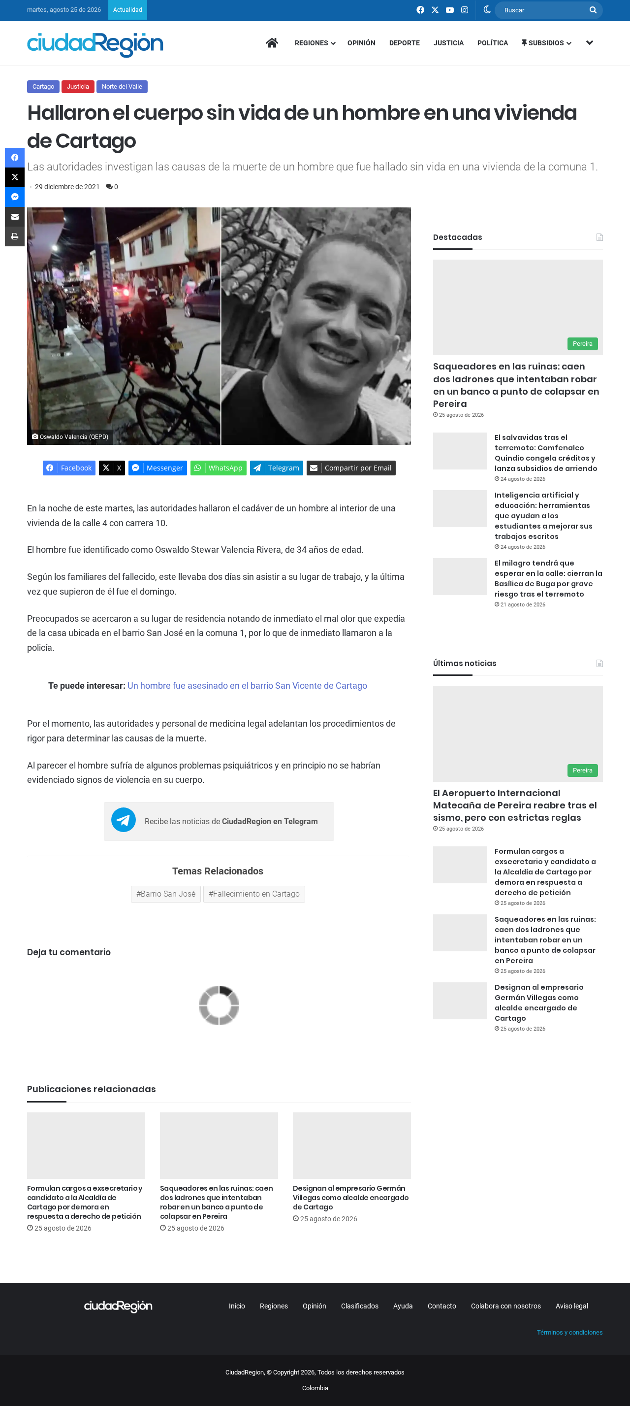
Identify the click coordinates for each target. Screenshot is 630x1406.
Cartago (43, 86)
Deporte (404, 43)
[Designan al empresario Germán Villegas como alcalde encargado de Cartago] (352, 1145)
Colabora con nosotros (506, 1306)
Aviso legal (572, 1306)
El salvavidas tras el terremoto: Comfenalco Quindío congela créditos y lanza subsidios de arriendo (546, 453)
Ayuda (403, 1306)
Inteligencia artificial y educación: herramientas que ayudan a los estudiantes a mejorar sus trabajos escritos (544, 515)
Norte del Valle (122, 86)
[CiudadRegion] (95, 45)
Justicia (449, 43)
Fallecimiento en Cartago (256, 894)
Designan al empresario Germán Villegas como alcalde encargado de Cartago (351, 1197)
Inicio (237, 1306)
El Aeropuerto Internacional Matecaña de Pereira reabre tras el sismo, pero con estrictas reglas (515, 805)
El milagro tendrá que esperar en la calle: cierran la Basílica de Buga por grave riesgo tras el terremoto (548, 578)
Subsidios (545, 43)
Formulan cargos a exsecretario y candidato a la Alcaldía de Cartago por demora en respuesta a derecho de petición (85, 1202)
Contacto (442, 1306)
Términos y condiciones (570, 1332)
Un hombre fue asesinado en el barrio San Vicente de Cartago (247, 685)
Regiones (311, 43)
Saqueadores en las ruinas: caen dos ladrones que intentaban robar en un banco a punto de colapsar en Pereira (216, 1202)
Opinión (361, 43)
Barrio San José (168, 894)
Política (492, 43)
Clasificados (359, 1306)
